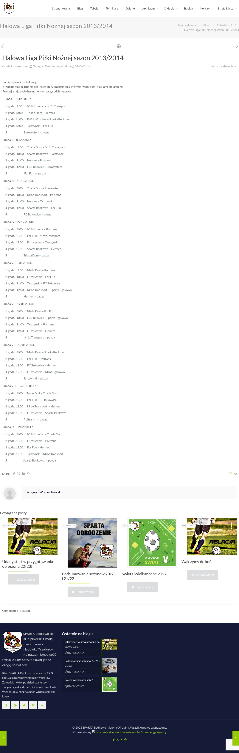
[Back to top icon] (221, 745)
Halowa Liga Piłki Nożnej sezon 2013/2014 (211, 29)
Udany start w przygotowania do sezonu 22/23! (27, 563)
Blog (206, 25)
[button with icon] (6, 705)
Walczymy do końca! (199, 561)
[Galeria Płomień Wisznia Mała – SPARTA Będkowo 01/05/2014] (3, 738)
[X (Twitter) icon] (117, 739)
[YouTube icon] (121, 739)
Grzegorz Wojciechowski (49, 66)
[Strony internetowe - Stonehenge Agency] (128, 732)
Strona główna (186, 25)
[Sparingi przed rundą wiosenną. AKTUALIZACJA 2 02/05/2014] (235, 738)
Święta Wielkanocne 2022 (144, 573)
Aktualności (224, 25)
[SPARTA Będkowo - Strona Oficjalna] (9, 8)
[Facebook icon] (113, 739)
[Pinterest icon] (125, 739)
